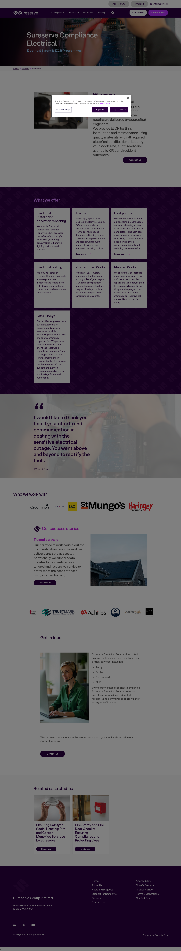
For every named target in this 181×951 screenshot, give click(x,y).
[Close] (128, 98)
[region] (91, 106)
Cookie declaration (107, 103)
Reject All (100, 110)
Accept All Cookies (119, 110)
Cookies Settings (63, 110)
